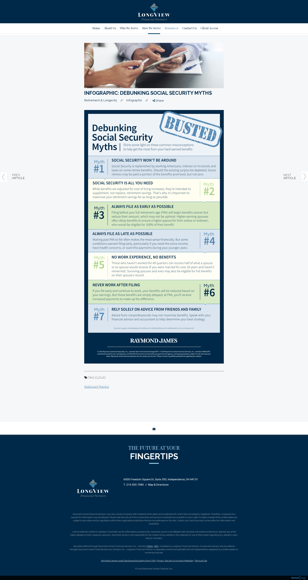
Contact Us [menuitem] (189, 28)
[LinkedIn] (156, 118)
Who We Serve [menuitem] (129, 28)
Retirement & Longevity (100, 100)
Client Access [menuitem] (209, 28)
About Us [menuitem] (110, 28)
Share (159, 100)
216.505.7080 (135, 484)
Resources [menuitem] (171, 28)
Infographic (134, 100)
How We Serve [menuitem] (151, 28)
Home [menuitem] (96, 28)
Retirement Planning (96, 387)
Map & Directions (158, 484)
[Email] (156, 124)
